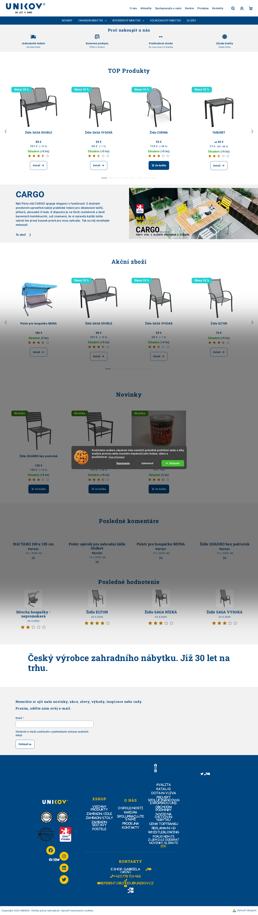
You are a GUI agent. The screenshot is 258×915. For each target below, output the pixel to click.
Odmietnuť (147, 463)
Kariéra (189, 8)
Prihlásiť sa (25, 744)
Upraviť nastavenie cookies (77, 910)
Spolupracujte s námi (168, 8)
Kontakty (217, 8)
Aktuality (146, 8)
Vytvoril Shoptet (246, 910)
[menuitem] (67, 20)
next (252, 131)
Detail (36, 165)
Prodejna (203, 8)
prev (6, 131)
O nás (133, 8)
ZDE (163, 846)
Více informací (117, 456)
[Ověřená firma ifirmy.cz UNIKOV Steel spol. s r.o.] (46, 834)
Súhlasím (174, 463)
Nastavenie (123, 463)
